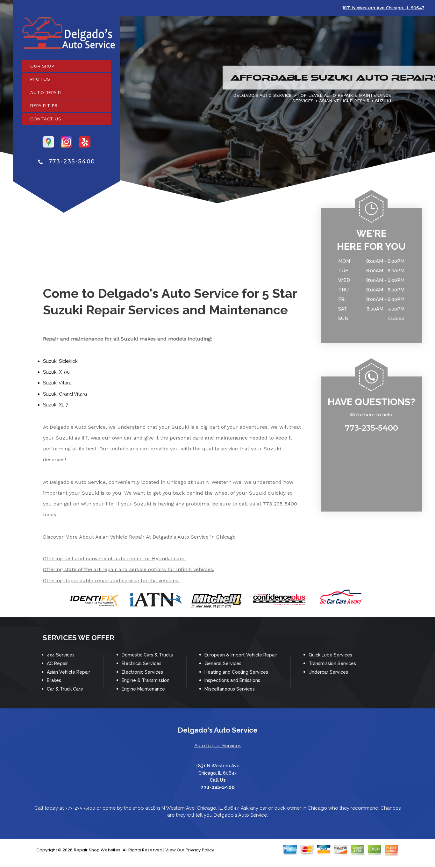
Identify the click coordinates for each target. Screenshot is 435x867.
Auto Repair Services (217, 746)
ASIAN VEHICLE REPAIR (344, 100)
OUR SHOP (42, 66)
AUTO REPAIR (45, 92)
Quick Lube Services (330, 654)
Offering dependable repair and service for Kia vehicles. (111, 580)
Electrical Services (141, 663)
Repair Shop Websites (97, 850)
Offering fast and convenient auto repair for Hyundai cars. (114, 558)
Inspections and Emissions (232, 680)
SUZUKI (383, 100)
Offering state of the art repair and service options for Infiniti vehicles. (128, 569)
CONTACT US (45, 119)
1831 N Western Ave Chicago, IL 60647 (383, 7)
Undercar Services (328, 672)
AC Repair (57, 663)
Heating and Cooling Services (236, 672)
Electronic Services (142, 672)
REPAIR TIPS (43, 105)
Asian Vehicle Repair (68, 672)
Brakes (54, 680)
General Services (222, 663)
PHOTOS (40, 79)
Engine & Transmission (145, 680)
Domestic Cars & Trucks (147, 654)
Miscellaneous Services (229, 688)
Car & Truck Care (65, 688)
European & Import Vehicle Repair (240, 654)
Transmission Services (332, 663)
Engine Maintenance (143, 688)
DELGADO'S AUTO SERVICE (262, 95)
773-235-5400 (72, 161)
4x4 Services (61, 654)
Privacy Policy (200, 850)
